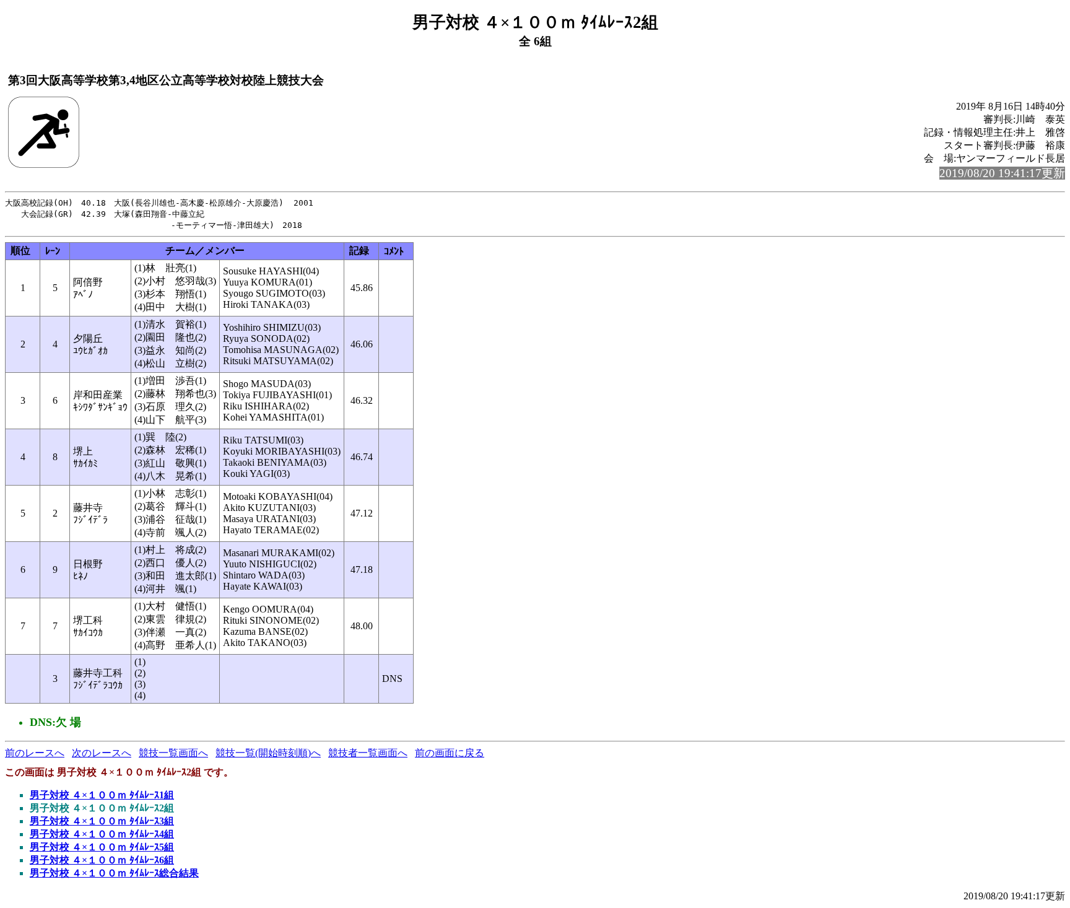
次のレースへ (101, 753)
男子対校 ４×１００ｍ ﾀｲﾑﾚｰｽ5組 (102, 847)
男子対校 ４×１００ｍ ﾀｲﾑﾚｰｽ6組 (102, 860)
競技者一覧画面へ (367, 753)
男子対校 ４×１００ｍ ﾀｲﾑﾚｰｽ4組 (102, 834)
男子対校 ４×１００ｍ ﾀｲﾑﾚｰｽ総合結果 (114, 873)
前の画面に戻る (449, 753)
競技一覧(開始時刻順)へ (268, 753)
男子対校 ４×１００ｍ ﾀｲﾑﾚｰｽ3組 (102, 821)
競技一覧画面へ (173, 753)
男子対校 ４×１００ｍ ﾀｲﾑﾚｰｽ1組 (102, 795)
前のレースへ (34, 753)
